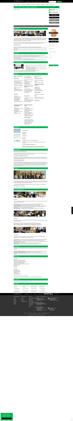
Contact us (46, 1)
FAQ (31, 294)
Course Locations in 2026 (54, 12)
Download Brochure (53, 41)
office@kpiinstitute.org (43, 296)
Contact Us (27, 294)
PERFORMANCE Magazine (24, 301)
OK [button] (6, 418)
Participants (35, 26)
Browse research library (31, 303)
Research (18, 4)
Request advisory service (31, 300)
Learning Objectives (24, 26)
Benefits (20, 26)
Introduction (15, 26)
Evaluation (37, 4)
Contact (58, 26)
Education (23, 4)
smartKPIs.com (23, 300)
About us (35, 294)
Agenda (29, 26)
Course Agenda (54, 22)
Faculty (39, 26)
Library (37, 1)
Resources (50, 26)
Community (33, 4)
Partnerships (52, 4)
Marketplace (41, 1)
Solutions (47, 4)
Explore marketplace (31, 302)
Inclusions (32, 26)
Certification (28, 4)
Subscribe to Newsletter (72, 210)
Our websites (27, 1)
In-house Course (54, 17)
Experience (43, 26)
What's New (40, 294)
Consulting (42, 4)
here (27, 281)
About (15, 4)
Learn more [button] (7, 416)
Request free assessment (31, 301)
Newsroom (33, 1)
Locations (54, 26)
